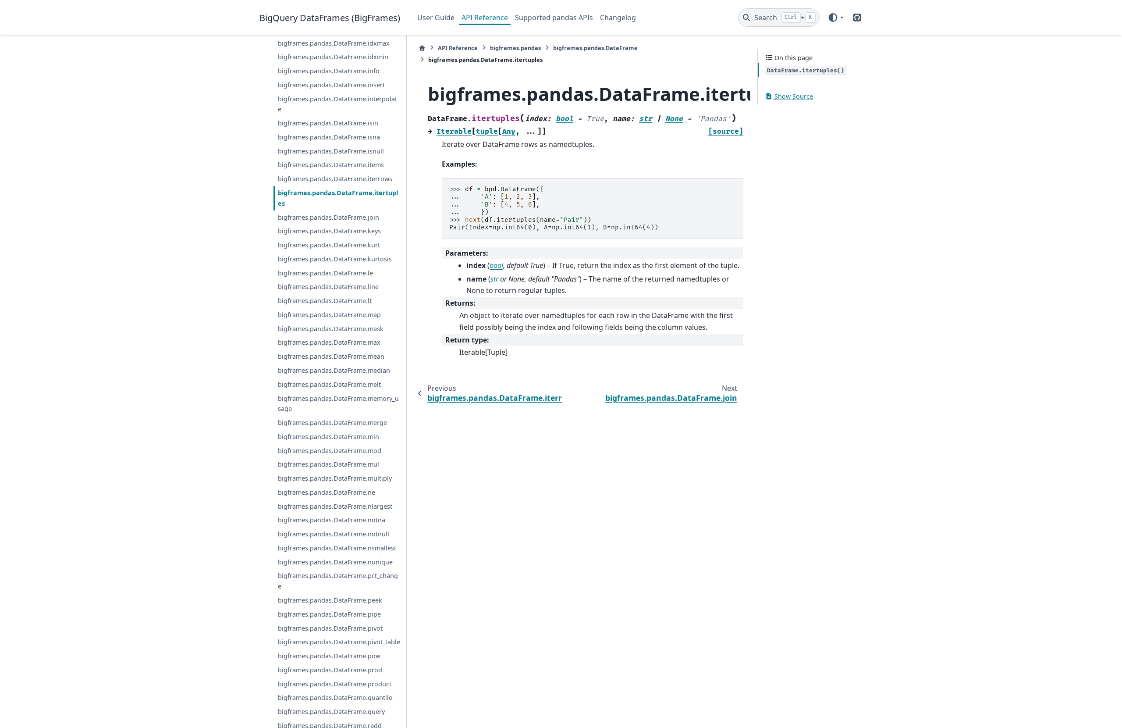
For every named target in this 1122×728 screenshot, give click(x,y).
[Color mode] (835, 17)
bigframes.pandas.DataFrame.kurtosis (335, 259)
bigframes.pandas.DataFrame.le (325, 273)
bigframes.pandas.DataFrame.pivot (330, 628)
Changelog (618, 17)
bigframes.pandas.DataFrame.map (329, 314)
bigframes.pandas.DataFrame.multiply (335, 478)
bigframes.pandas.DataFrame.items (331, 165)
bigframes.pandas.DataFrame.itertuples (338, 198)
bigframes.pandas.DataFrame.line (328, 286)
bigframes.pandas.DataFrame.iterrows (335, 179)
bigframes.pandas (515, 48)
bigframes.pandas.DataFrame (595, 48)
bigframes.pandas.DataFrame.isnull (331, 151)
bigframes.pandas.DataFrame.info (329, 71)
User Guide (435, 17)
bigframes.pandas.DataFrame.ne (326, 492)
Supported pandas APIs (554, 17)
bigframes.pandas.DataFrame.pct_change (338, 580)
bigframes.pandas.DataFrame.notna (331, 520)
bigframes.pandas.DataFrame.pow (329, 656)
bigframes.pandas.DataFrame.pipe (329, 614)
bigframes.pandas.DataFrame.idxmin (333, 57)
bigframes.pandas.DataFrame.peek (330, 600)
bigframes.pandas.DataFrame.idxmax (334, 43)
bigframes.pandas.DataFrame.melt (329, 384)
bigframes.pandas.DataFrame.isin (328, 123)
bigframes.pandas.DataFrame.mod (329, 450)
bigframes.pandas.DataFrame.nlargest (335, 506)
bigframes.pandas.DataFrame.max (329, 342)
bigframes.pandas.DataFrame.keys (329, 231)
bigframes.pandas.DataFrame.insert (331, 85)
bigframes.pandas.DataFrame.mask (330, 329)
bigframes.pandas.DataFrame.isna (329, 137)
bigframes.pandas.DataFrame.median (334, 370)
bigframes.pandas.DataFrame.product (334, 684)
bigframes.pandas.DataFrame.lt (325, 300)
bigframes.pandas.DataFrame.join (328, 217)
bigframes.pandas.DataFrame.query (331, 711)
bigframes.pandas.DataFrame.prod (330, 670)
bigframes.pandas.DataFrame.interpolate (337, 104)
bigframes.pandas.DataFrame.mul (328, 464)
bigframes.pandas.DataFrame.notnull (333, 534)
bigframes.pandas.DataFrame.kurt (329, 245)
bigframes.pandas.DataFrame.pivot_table (339, 642)
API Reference (485, 17)
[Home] (422, 48)
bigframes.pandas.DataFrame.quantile (335, 697)
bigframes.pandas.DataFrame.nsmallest (337, 548)
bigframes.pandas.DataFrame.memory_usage (338, 403)
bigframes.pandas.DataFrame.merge (332, 422)
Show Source (793, 96)
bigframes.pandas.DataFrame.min (328, 436)
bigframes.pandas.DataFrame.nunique (335, 562)
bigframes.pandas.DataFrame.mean (331, 356)
